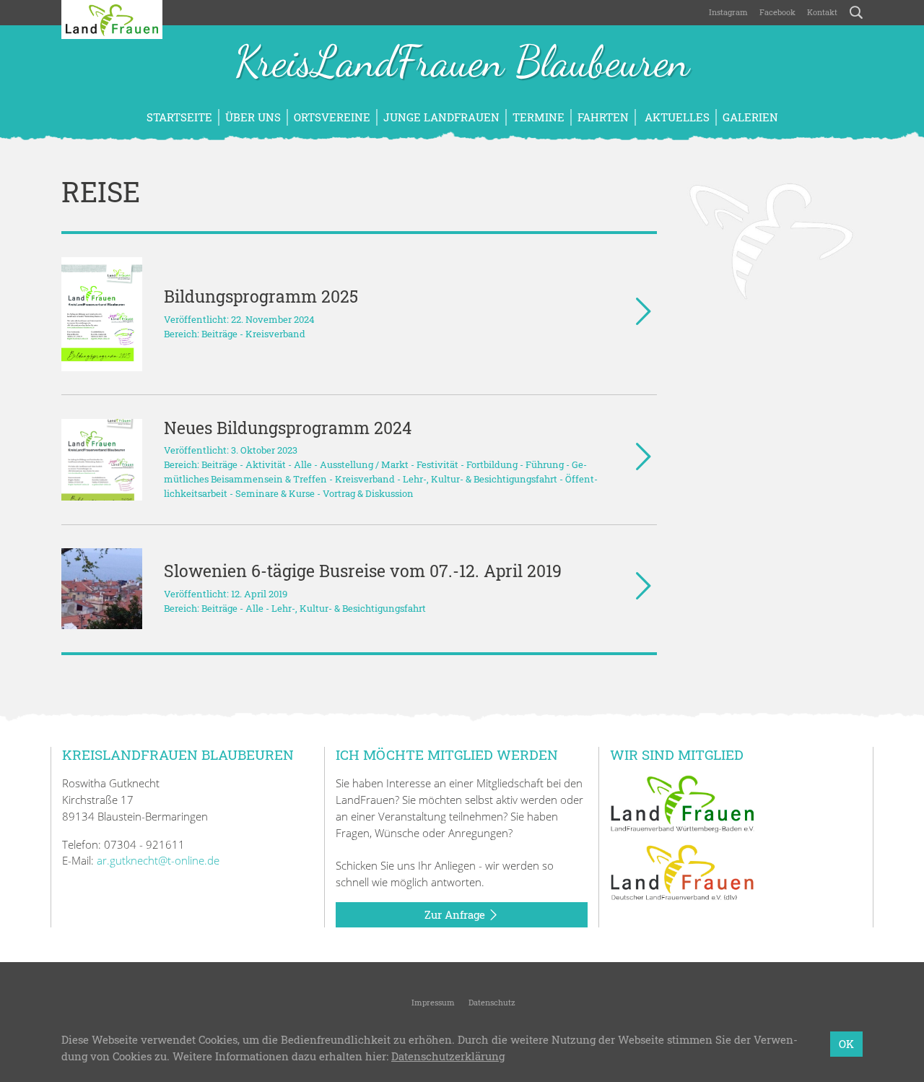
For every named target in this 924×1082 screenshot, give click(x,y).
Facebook (777, 12)
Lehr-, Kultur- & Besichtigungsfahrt (480, 478)
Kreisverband (275, 333)
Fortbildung (492, 464)
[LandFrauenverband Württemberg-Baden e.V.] (682, 802)
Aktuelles (676, 117)
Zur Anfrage (456, 914)
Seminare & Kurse (275, 493)
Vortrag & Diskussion (368, 493)
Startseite (179, 117)
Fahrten (603, 117)
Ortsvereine (332, 117)
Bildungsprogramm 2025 (261, 296)
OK (846, 1043)
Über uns (253, 117)
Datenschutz (490, 1002)
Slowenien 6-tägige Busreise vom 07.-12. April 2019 (363, 570)
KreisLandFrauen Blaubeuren (462, 63)
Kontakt (822, 12)
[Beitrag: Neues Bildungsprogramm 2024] (101, 459)
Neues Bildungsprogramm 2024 (287, 427)
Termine (539, 117)
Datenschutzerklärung (448, 1056)
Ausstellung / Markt (364, 464)
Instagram (728, 12)
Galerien (750, 117)
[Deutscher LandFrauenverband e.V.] (682, 872)
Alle (303, 464)
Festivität (437, 464)
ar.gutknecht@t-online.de (158, 860)
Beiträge (219, 333)
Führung (545, 464)
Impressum (432, 1002)
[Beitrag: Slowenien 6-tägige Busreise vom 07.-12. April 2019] (101, 588)
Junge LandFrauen (441, 117)
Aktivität (265, 464)
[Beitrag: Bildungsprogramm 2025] (101, 314)
